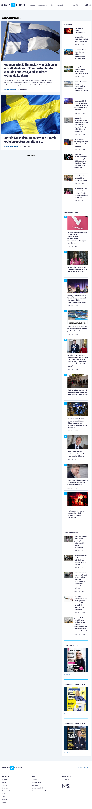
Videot (52, 5)
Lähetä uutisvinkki (37, 788)
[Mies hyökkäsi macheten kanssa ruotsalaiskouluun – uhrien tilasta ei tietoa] (68, 72)
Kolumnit (5, 800)
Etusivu (32, 5)
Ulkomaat (6, 147)
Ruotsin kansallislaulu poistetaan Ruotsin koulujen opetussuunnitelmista (30, 139)
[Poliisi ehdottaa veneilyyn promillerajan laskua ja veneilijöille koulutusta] (68, 145)
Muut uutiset (14, 147)
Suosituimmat (42, 5)
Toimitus (35, 785)
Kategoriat (60, 5)
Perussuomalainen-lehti (39, 791)
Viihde (4, 802)
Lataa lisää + (31, 155)
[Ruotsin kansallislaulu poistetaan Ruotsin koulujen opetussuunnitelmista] (30, 114)
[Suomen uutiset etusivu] (8, 5)
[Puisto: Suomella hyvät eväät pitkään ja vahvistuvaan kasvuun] (68, 180)
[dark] (85, 5)
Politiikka (6, 89)
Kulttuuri (13, 89)
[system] (87, 5)
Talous (4, 782)
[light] (89, 5)
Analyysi (4, 785)
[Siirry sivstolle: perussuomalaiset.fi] (76, 786)
